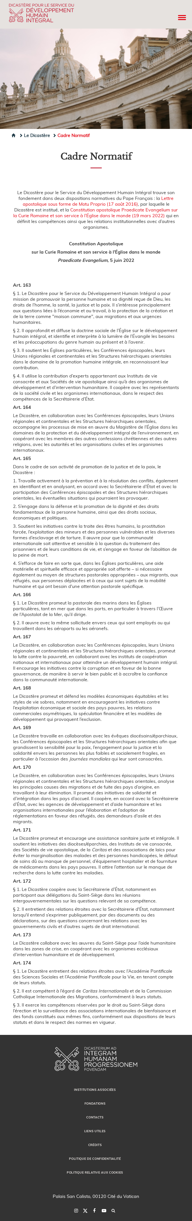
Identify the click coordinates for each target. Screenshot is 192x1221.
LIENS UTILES (95, 1131)
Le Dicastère (37, 135)
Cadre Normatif (74, 135)
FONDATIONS (95, 1103)
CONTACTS (95, 1117)
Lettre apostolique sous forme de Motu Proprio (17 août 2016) (98, 201)
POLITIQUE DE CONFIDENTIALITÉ (95, 1159)
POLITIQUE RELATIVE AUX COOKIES (95, 1172)
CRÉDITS (95, 1145)
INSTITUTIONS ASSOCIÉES (95, 1090)
